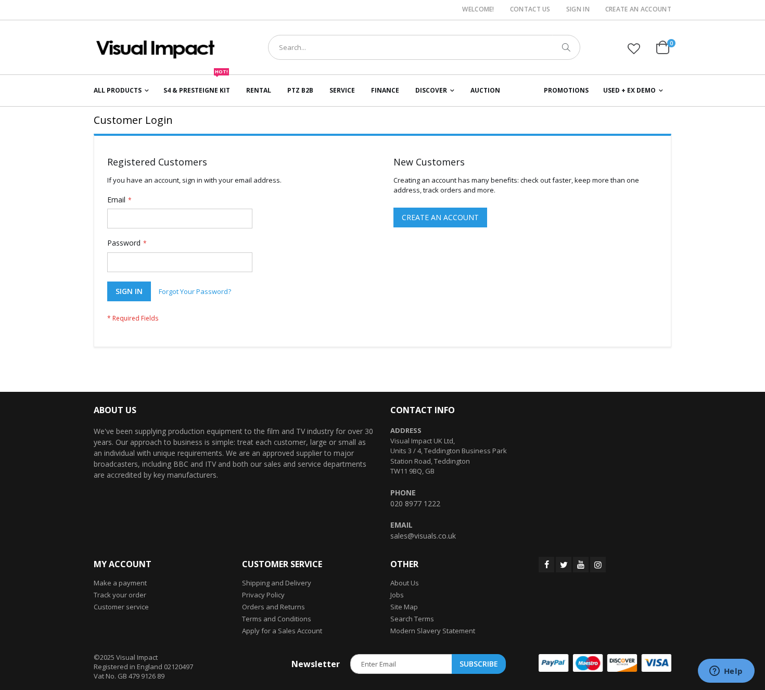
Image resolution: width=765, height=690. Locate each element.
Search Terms (412, 618)
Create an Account (638, 9)
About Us (404, 582)
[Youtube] (581, 564)
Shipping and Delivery (276, 582)
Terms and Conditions (276, 618)
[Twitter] (563, 564)
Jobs (397, 594)
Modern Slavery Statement (432, 630)
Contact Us (530, 9)
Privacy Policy (263, 594)
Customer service (121, 606)
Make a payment (120, 582)
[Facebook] (546, 564)
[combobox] (424, 47)
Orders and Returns (273, 606)
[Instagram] (598, 564)
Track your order (120, 594)
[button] (634, 48)
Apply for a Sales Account (282, 630)
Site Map (404, 606)
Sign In (578, 9)
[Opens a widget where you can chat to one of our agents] (726, 672)
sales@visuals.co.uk (423, 536)
